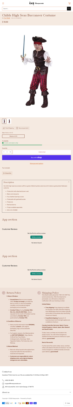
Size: (7, 133)
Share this (8, 173)
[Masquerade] (36, 3)
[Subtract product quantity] (3, 152)
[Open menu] (3, 3)
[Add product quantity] (10, 152)
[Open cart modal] (69, 3)
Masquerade (15, 398)
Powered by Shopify (26, 398)
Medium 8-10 (13, 136)
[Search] (69, 8)
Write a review (36, 237)
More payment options (36, 163)
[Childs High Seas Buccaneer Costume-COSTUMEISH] (36, 71)
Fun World (7, 18)
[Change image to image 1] (4, 121)
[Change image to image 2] (9, 121)
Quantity (4, 148)
